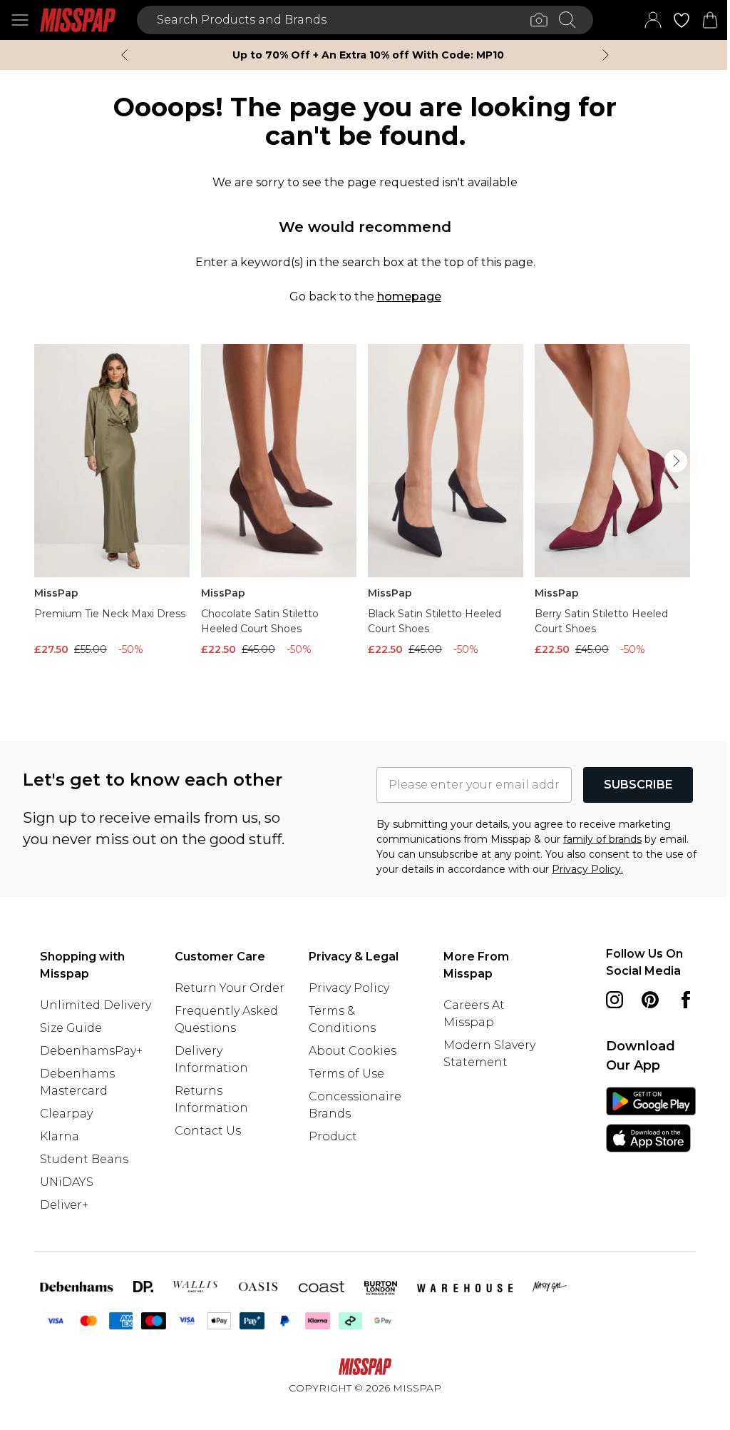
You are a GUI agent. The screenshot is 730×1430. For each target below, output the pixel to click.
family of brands (602, 839)
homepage (409, 296)
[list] (365, 520)
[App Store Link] (651, 1119)
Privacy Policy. (587, 869)
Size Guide (71, 1028)
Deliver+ (64, 1205)
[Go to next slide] (675, 461)
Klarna (59, 1136)
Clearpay (66, 1113)
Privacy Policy (349, 988)
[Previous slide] (124, 55)
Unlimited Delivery (95, 1005)
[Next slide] (606, 55)
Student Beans (84, 1159)
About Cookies (352, 1051)
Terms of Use (346, 1073)
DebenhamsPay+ (91, 1051)
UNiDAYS (66, 1182)
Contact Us (208, 1130)
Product (333, 1136)
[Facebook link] (685, 999)
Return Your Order (229, 988)
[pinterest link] (650, 999)
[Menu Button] (20, 20)
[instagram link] (614, 999)
